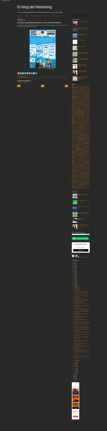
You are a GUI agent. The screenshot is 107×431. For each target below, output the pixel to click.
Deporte (88, 107)
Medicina (78, 133)
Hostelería (85, 122)
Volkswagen (88, 168)
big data (88, 170)
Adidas (85, 88)
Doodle (78, 109)
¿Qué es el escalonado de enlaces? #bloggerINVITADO (83, 53)
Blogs (77, 96)
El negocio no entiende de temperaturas (81, 326)
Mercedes (83, 134)
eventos (73, 176)
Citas (89, 100)
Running (78, 155)
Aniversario (84, 90)
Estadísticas (77, 114)
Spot (80, 160)
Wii (81, 169)
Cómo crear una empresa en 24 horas (80, 350)
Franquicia (78, 118)
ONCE (75, 141)
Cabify (79, 97)
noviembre (76, 288)
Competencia (82, 102)
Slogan (89, 157)
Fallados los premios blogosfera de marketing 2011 (80, 344)
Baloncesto (85, 94)
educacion (88, 174)
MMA (74, 130)
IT (77, 123)
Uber (86, 166)
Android (76, 90)
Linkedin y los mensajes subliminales (80, 355)
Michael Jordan (76, 135)
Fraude (85, 118)
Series (73, 157)
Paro (82, 143)
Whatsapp (76, 169)
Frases (82, 118)
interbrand (81, 178)
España (73, 114)
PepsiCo (73, 144)
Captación (73, 98)
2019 (74, 273)
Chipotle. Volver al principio (78, 298)
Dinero (88, 108)
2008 (74, 378)
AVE (72, 88)
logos (85, 179)
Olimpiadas (84, 141)
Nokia (81, 140)
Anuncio (88, 90)
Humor (73, 123)
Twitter (80, 166)
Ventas (78, 167)
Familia (83, 116)
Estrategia (82, 114)
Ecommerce (87, 109)
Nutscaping (88, 140)
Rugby (75, 155)
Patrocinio (85, 143)
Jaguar (76, 127)
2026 (74, 262)
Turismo (77, 166)
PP (81, 142)
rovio (89, 185)
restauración (81, 185)
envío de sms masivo (83, 175)
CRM (77, 97)
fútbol (76, 176)
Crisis (78, 105)
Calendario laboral (83, 97)
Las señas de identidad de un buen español (81, 327)
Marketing (78, 132)
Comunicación (74, 103)
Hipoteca (77, 122)
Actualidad (81, 88)
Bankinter (73, 95)
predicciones (87, 183)
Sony (77, 160)
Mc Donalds (74, 133)
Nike (79, 140)
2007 (74, 379)
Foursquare (74, 118)
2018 (74, 274)
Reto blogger (85, 154)
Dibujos (82, 108)
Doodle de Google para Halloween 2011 (81, 291)
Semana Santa (87, 156)
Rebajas (81, 150)
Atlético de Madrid (83, 93)
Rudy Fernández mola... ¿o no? (79, 348)
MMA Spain (77, 130)
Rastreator (73, 150)
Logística (84, 129)
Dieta (85, 108)
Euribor (88, 114)
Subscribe (80, 250)
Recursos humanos (86, 150)
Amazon (85, 89)
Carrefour (81, 98)
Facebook (78, 116)
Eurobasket (73, 115)
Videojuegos (87, 167)
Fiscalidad (78, 117)
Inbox (86, 123)
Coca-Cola (78, 101)
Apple (82, 91)
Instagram (81, 124)
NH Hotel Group (87, 137)
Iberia (79, 123)
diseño (80, 174)
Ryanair (81, 155)
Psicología (73, 149)
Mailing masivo (87, 130)
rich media (86, 185)
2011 (74, 285)
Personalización (78, 145)
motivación (78, 182)
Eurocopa (77, 115)
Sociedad (79, 158)
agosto (75, 361)
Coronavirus (83, 104)
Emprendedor (75, 113)
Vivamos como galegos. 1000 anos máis (81, 316)
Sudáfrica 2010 (75, 162)
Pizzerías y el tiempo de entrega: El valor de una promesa (82, 65)
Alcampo (76, 89)
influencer (84, 177)
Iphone (73, 127)
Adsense (88, 88)
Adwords (73, 89)
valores (87, 187)
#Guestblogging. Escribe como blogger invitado (40, 15)
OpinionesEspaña (74, 142)
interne (85, 178)
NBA (83, 137)
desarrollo (77, 174)
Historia (81, 122)
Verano (81, 167)
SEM (84, 155)
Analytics (73, 90)
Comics (88, 101)
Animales (79, 90)
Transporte (74, 166)
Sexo (83, 157)
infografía (22, 77)
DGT (79, 107)
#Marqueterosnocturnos (76, 86)
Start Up (76, 161)
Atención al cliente (76, 93)
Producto (81, 148)
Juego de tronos (80, 127)
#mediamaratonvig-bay (84, 87)
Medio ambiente (83, 133)
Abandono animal (76, 88)
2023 (74, 266)
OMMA (73, 141)
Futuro (73, 119)
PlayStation (88, 145)
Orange (79, 142)
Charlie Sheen (74, 100)
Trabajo (82, 164)
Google (73, 121)
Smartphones (74, 158)
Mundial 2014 (77, 136)
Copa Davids (79, 104)
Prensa (73, 148)
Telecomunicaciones (75, 163)
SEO (86, 155)
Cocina (85, 101)
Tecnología (87, 162)
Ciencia (83, 100)
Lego (86, 128)
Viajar (84, 167)
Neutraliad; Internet (75, 140)
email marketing (76, 175)
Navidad (81, 138)
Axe (78, 94)
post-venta (81, 183)
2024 (74, 265)
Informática (76, 124)
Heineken (73, 122)
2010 (74, 374)
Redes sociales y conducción (79, 301)
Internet (82, 126)
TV (82, 162)
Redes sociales (26, 77)
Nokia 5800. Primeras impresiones (82, 219)
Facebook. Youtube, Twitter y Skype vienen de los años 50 (83, 59)
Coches (82, 101)
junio (75, 365)
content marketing (82, 173)
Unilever (73, 167)
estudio (88, 175)
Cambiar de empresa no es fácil (83, 206)
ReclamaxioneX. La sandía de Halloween (81, 299)
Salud (89, 155)
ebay (85, 174)
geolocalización (80, 176)
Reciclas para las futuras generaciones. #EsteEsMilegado (83, 213)
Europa (85, 115)
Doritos (82, 109)
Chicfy (81, 100)
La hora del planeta (79, 128)
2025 (74, 263)
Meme (77, 134)
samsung (73, 186)
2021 (74, 270)
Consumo (74, 104)
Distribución (74, 109)
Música (80, 137)
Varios (75, 167)
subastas (83, 186)
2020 (89, 87)
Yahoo (89, 169)
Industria (88, 123)
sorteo (80, 186)
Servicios (76, 157)
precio (84, 183)
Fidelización (87, 116)
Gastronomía (84, 119)
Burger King (83, 96)
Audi (89, 93)
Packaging (88, 142)
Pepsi (89, 143)
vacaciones (83, 187)
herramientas (74, 177)
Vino (72, 168)
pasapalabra (75, 183)
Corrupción (88, 104)
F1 (87, 115)
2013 (74, 282)
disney (83, 174)
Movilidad (88, 135)
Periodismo (77, 144)
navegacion (84, 182)
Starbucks (73, 161)
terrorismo (88, 186)
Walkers (73, 169)
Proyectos (88, 148)
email (73, 175)
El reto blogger (79, 111)
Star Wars (88, 160)
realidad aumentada (75, 185)
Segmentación (74, 156)
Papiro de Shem (79, 143)
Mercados (79, 134)
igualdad (80, 177)
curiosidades (74, 174)
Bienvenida (76, 95)
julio (75, 363)
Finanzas (73, 117)
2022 (74, 268)
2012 (74, 284)
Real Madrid (77, 150)
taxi (85, 186)
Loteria (86, 129)
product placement (77, 184)
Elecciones (85, 111)
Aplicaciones (77, 91)
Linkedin (76, 129)
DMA (81, 107)
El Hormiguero (88, 110)
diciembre (76, 287)
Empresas (81, 113)
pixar (78, 183)
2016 (74, 277)
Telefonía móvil (82, 163)
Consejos (78, 103)
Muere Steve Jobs (77, 339)
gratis (85, 176)
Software (88, 158)
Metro (72, 135)
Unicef (89, 166)
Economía (73, 110)
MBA (72, 130)
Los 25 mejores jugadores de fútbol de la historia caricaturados (83, 77)
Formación (83, 117)
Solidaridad (74, 160)
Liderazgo (73, 129)
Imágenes (83, 123)
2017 (74, 276)
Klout (87, 127)
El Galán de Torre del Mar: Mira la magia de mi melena (83, 71)
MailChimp (83, 130)
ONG (77, 141)
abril (75, 368)
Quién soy (27, 15)
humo (78, 177)
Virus (77, 168)
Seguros (82, 156)
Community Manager (75, 102)
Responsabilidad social (76, 154)
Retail (81, 154)
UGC (85, 166)
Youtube (73, 170)
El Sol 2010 (74, 111)
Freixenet (88, 118)
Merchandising (87, 134)
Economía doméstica (80, 110)
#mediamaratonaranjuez (85, 86)
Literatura (80, 129)
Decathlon (84, 107)
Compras (88, 102)
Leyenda (88, 128)
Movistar (73, 136)
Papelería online (74, 143)
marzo (75, 369)
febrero (75, 371)
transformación (74, 187)
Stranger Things (80, 161)
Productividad (76, 148)
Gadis (81, 119)
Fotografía (88, 117)
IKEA (76, 123)
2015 (74, 279)
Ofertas (80, 141)
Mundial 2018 (83, 136)
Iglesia (81, 123)
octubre (75, 290)
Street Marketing (87, 161)
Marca (73, 132)
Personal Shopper (83, 144)
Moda (85, 135)
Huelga (88, 122)
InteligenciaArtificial (86, 124)
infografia (88, 177)
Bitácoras (80, 95)
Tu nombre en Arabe (81, 40)
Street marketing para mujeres (79, 308)
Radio (85, 149)
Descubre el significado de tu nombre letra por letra (83, 34)
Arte (89, 91)
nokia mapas (88, 182)
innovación (77, 178)
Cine (87, 100)
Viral (75, 168)
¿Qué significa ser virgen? (78, 317)
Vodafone (83, 168)
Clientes (73, 101)
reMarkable (88, 184)
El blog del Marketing (34, 7)
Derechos (73, 108)
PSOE (84, 142)
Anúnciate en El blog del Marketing (59, 15)
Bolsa (80, 96)
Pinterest (83, 145)
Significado (85, 157)
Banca (88, 94)
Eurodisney (82, 115)
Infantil (73, 124)
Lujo (89, 129)
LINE (75, 128)
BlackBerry (84, 95)
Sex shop (79, 157)
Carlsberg (77, 98)
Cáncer (77, 107)
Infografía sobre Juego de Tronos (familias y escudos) (83, 28)
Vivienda (79, 168)
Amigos (89, 89)
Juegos (84, 127)
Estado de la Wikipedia (82, 46)
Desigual (78, 108)
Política (77, 146)
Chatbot (78, 100)
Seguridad (79, 156)
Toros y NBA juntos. (77, 354)
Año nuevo (81, 94)
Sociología (84, 158)
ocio (72, 183)
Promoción (85, 148)
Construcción (83, 103)
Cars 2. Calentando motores (83, 21)
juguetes (75, 179)
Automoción (74, 94)
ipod (87, 178)
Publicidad (78, 149)
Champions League (86, 98)
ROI (83, 149)
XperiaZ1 (86, 169)
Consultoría (88, 103)
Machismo (80, 130)
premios (73, 184)
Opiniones (88, 141)
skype (77, 186)
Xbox (83, 169)
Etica (85, 114)
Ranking (88, 149)
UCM (83, 166)
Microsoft (81, 135)
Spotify (84, 160)
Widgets (79, 169)
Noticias (84, 140)
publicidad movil (83, 184)
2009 (74, 376)
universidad (79, 187)
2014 (74, 281)
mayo (75, 366)
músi (81, 182)
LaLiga (84, 128)
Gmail (89, 119)
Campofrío (88, 97)
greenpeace (88, 176)
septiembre (76, 360)
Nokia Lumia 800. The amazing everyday (81, 309)
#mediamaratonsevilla (75, 87)
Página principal (19, 15)
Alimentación (81, 89)
